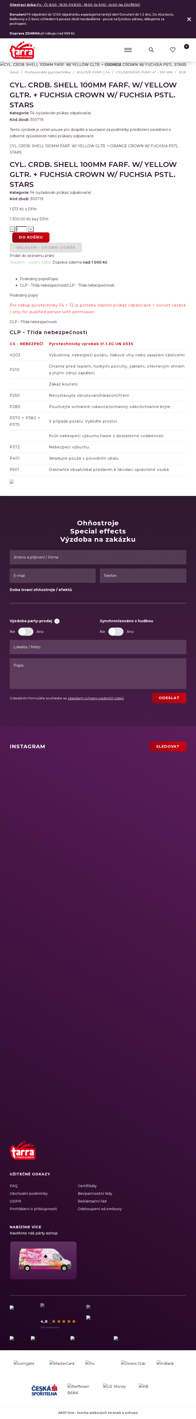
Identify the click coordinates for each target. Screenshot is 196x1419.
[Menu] (128, 50)
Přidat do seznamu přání (32, 255)
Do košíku (31, 237)
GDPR (15, 1201)
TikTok (181, 1156)
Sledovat (168, 746)
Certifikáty (87, 1186)
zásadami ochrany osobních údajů (96, 698)
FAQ (14, 1186)
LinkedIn (163, 1156)
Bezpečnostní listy (95, 1193)
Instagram (154, 1156)
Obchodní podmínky (29, 1193)
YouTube (172, 1156)
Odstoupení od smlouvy (100, 1209)
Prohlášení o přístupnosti (33, 1209)
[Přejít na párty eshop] (43, 1260)
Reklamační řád (92, 1201)
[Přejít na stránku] (18, 1339)
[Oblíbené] (173, 50)
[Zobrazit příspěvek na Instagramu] (68, 788)
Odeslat (169, 698)
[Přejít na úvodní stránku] (22, 50)
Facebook (145, 1156)
